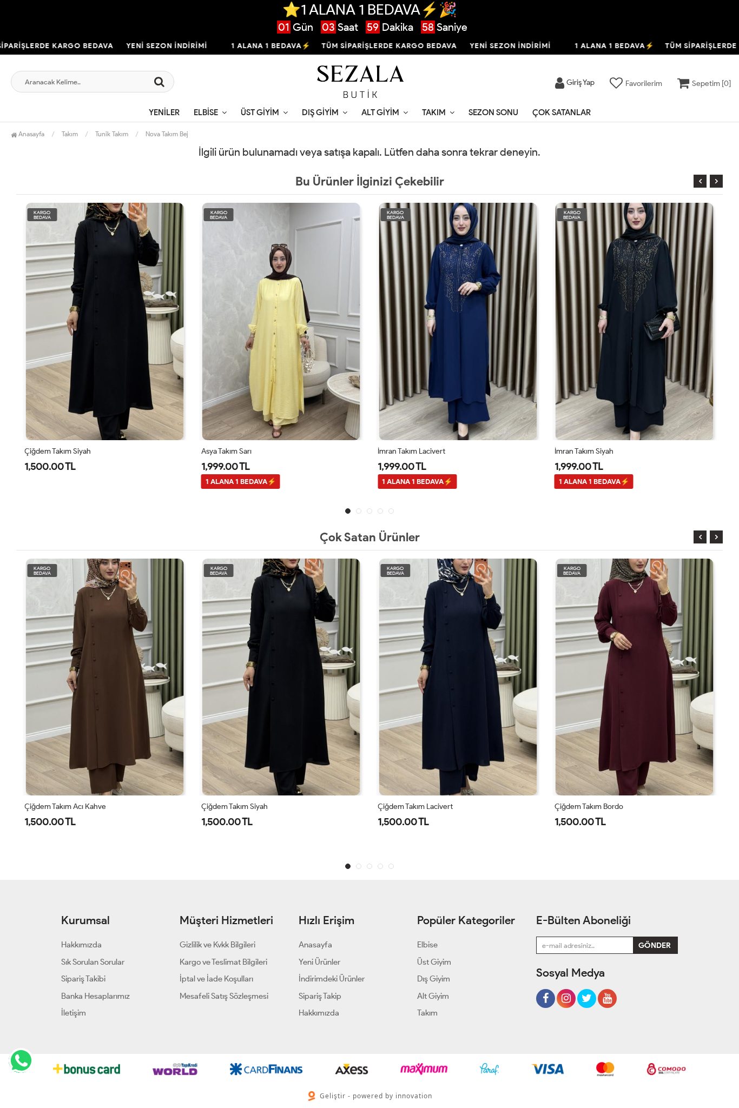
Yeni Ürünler (319, 962)
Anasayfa (30, 134)
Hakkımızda (81, 945)
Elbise (206, 112)
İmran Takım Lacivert (411, 451)
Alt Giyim (380, 112)
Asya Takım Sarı (226, 451)
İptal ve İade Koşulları (216, 979)
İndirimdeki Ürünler (332, 979)
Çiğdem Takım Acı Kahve (65, 806)
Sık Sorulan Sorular (92, 962)
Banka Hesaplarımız (95, 996)
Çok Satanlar (561, 112)
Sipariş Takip (320, 996)
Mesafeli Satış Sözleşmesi (224, 996)
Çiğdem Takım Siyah (57, 451)
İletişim (73, 1013)
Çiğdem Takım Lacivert (415, 806)
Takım (434, 112)
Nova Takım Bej (167, 134)
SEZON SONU (493, 112)
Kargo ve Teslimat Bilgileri (223, 962)
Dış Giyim (320, 112)
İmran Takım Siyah (584, 451)
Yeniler (164, 112)
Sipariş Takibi (83, 979)
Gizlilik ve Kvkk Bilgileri (217, 945)
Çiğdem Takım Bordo (589, 806)
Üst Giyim (260, 112)
